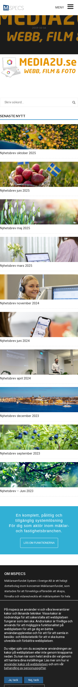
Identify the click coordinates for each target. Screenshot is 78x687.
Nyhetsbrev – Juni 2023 (16, 491)
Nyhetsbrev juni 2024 (14, 341)
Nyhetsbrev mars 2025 (16, 266)
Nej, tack (33, 680)
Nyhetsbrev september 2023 (20, 453)
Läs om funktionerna (39, 542)
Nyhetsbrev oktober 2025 (18, 153)
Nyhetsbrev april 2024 (15, 378)
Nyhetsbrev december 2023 (19, 416)
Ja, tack (13, 680)
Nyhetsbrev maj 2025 (15, 228)
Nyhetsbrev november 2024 (19, 303)
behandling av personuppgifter (25, 668)
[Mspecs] (13, 7)
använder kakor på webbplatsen (26, 664)
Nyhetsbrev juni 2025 (14, 191)
